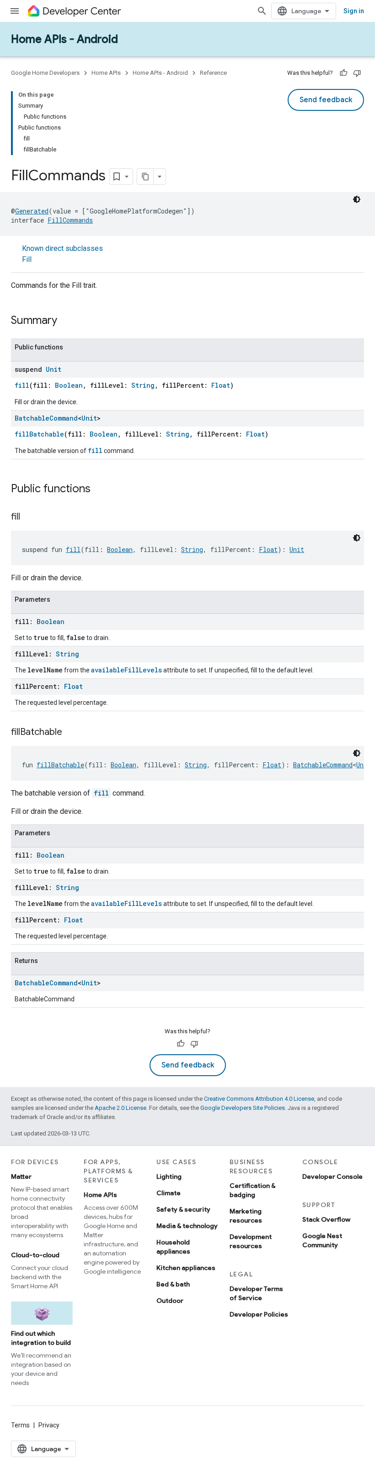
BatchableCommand (46, 418)
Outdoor (169, 1300)
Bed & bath (173, 1284)
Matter (21, 1176)
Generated (31, 211)
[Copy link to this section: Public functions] (100, 489)
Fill (27, 259)
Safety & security (183, 1209)
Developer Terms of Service (256, 1293)
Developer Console (332, 1176)
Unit (53, 369)
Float (220, 385)
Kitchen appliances (185, 1268)
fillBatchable (39, 434)
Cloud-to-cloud (35, 1255)
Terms (20, 1425)
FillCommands (70, 220)
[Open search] (262, 10)
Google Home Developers (45, 72)
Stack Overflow (326, 1219)
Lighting (169, 1176)
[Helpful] (343, 73)
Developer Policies (259, 1314)
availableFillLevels (126, 670)
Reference (213, 72)
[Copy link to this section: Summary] (66, 321)
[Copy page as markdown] (145, 176)
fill (22, 385)
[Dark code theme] (356, 199)
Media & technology (187, 1226)
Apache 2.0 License (120, 1107)
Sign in (353, 11)
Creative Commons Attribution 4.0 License (259, 1098)
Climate (168, 1193)
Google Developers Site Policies (242, 1107)
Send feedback (326, 99)
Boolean (69, 385)
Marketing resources (246, 1215)
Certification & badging (252, 1190)
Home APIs (106, 72)
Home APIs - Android (64, 39)
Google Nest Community (322, 1240)
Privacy (48, 1425)
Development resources (251, 1241)
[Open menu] (14, 11)
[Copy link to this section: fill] (29, 517)
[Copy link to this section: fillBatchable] (71, 732)
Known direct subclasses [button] (62, 254)
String (143, 385)
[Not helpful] (357, 73)
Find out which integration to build (41, 1338)
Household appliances (173, 1246)
